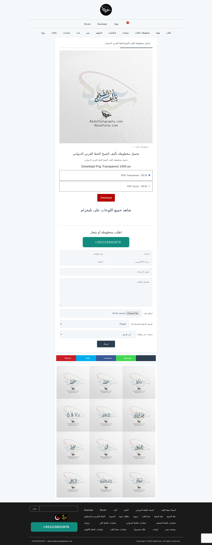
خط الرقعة (158, 516)
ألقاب (168, 33)
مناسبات (66, 33)
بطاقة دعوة (124, 516)
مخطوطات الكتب (142, 33)
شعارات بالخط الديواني (136, 523)
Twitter (87, 358)
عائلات (54, 33)
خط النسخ (171, 516)
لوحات (155, 529)
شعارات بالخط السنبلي (166, 523)
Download (88, 510)
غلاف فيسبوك (139, 529)
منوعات (125, 33)
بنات (78, 33)
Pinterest (67, 358)
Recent (87, 24)
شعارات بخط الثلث (118, 529)
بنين (88, 33)
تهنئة (158, 33)
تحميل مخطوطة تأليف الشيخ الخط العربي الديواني (127, 43)
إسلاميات (112, 33)
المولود (99, 33)
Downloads (102, 24)
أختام (126, 510)
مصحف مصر (170, 529)
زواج (43, 33)
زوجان (86, 523)
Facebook (108, 358)
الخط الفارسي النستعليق (94, 516)
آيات (115, 510)
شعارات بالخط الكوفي (93, 529)
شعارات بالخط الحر (107, 523)
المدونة (112, 516)
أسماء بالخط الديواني (145, 510)
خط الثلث (146, 516)
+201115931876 (107, 242)
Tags (116, 24)
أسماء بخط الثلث (168, 510)
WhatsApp (127, 358)
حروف (135, 516)
